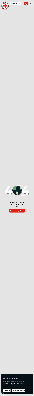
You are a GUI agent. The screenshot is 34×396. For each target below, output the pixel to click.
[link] (5, 6)
